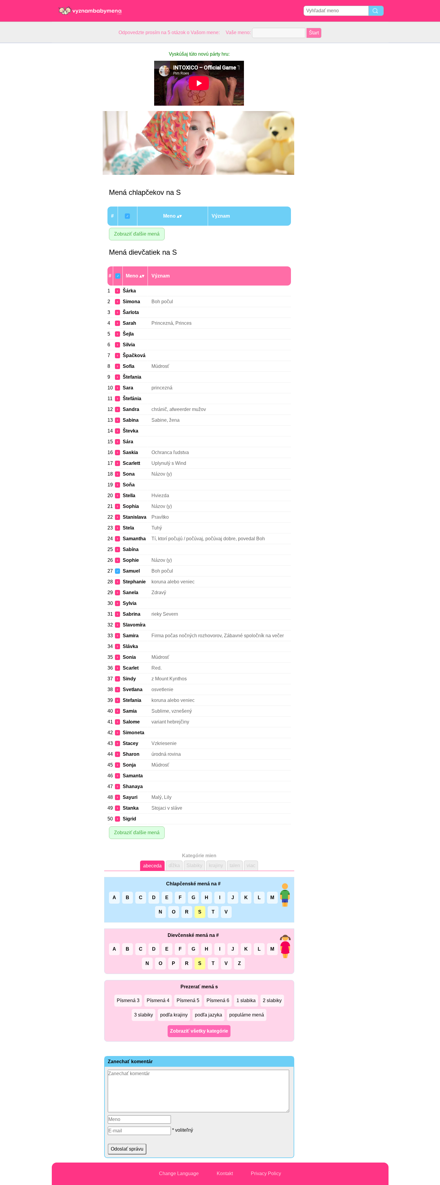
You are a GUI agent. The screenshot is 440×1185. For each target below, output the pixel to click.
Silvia (129, 344)
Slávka (130, 646)
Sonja (129, 764)
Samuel (131, 570)
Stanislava (134, 517)
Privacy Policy (266, 1173)
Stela (128, 527)
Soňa (129, 484)
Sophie (131, 560)
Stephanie (134, 581)
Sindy (129, 678)
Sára (128, 441)
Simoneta (133, 732)
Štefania (132, 377)
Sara (128, 387)
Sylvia (129, 603)
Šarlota (131, 312)
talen (235, 865)
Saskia (130, 452)
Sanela (130, 592)
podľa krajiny (174, 1014)
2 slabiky (272, 1000)
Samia (130, 711)
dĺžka (174, 865)
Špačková (134, 355)
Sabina (131, 420)
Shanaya (133, 786)
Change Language (179, 1173)
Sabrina (131, 614)
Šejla (128, 333)
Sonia (129, 657)
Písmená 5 (188, 1000)
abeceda (152, 865)
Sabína (131, 549)
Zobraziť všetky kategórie (199, 1031)
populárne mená (246, 1014)
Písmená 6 (218, 1000)
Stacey (130, 743)
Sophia (131, 506)
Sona (129, 474)
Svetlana (132, 689)
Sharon (131, 754)
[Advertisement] (76, 133)
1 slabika (246, 1000)
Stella (129, 495)
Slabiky (194, 865)
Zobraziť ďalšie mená (137, 233)
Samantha (134, 538)
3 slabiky (143, 1014)
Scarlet (131, 667)
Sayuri (130, 797)
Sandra (131, 409)
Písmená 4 (158, 1000)
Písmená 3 (128, 1000)
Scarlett (131, 463)
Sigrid (129, 818)
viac (251, 865)
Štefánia (132, 398)
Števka (130, 430)
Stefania (132, 700)
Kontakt (225, 1173)
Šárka (129, 290)
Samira (131, 635)
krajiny (216, 865)
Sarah (129, 323)
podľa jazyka (208, 1014)
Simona (131, 301)
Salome (131, 721)
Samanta (133, 775)
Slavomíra (134, 624)
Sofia (128, 366)
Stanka (131, 808)
